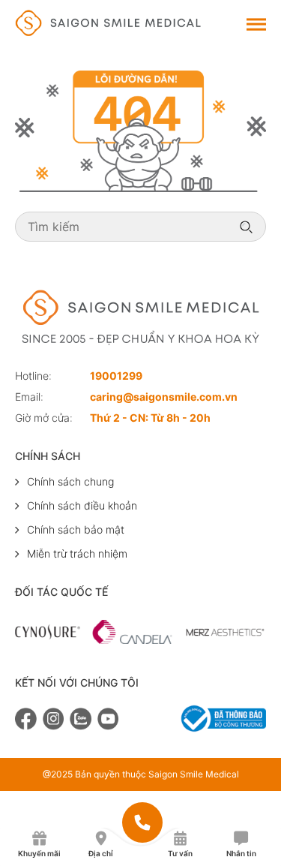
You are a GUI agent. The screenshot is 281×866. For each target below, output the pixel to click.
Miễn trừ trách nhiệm (77, 553)
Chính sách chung (70, 481)
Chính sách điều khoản (82, 505)
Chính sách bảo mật (75, 529)
